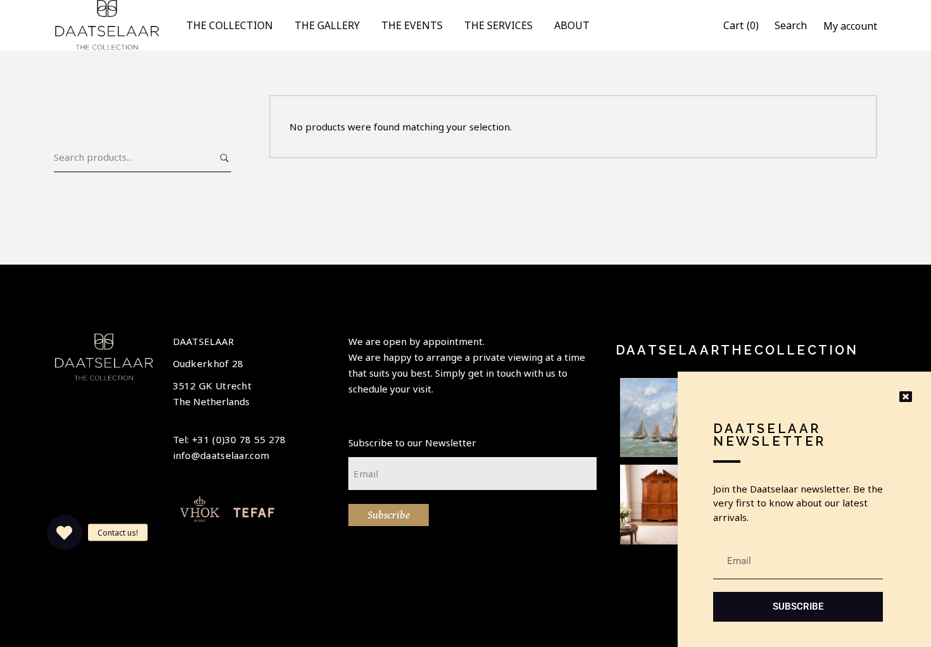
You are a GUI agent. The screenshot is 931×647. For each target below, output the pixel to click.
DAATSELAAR (203, 341)
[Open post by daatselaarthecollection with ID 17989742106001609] (660, 504)
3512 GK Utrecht (212, 385)
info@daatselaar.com (221, 455)
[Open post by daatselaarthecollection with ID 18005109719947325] (660, 418)
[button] (64, 532)
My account (850, 26)
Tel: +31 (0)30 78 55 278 (229, 439)
